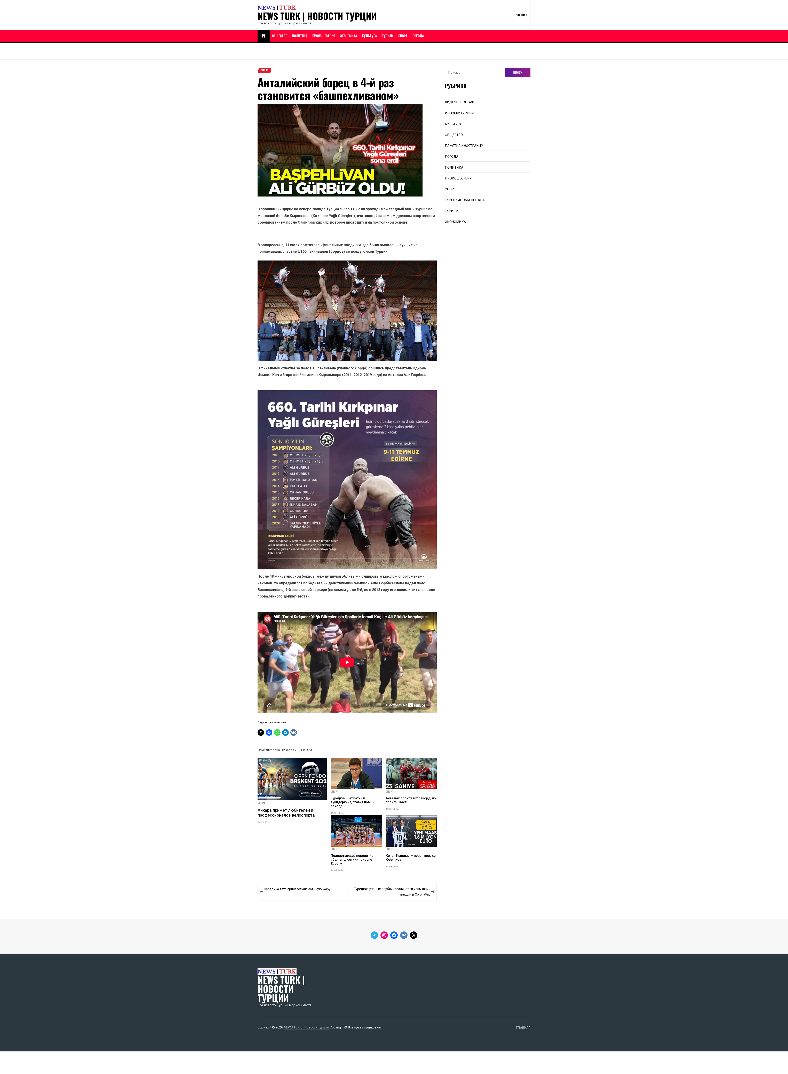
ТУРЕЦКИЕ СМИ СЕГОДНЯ (465, 200)
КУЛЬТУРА (369, 35)
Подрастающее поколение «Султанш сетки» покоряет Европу (352, 859)
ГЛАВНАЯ (521, 15)
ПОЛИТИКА (299, 35)
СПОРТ (403, 35)
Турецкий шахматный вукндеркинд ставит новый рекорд (352, 802)
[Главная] (264, 36)
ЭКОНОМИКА (348, 35)
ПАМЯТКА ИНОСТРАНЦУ (464, 146)
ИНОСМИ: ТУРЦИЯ (459, 113)
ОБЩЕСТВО (279, 35)
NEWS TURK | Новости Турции (317, 16)
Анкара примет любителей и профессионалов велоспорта (286, 813)
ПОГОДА (418, 35)
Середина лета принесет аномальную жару (297, 889)
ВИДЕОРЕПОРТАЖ (459, 102)
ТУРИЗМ (387, 35)
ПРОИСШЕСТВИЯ (323, 35)
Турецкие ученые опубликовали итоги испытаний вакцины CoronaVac (392, 891)
